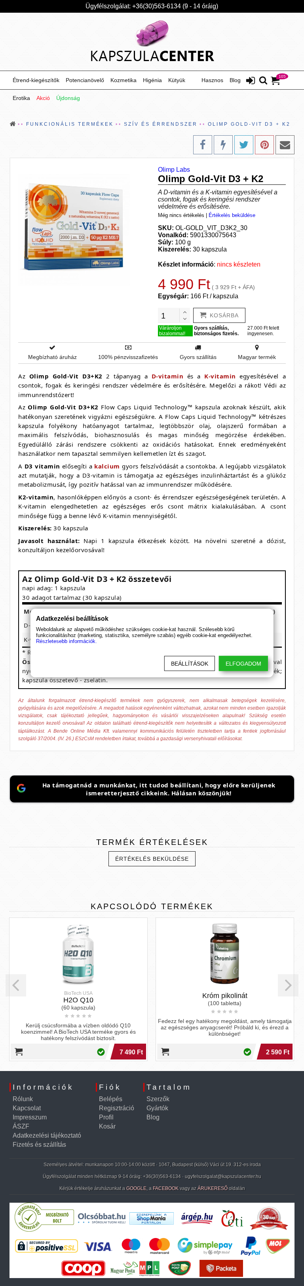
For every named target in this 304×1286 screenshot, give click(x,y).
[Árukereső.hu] (44, 1229)
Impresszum (30, 1117)
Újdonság (68, 98)
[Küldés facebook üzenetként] (223, 144)
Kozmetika (123, 80)
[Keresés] (263, 81)
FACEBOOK (166, 1188)
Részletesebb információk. (66, 641)
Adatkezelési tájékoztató (47, 1135)
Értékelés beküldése (232, 215)
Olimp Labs (174, 169)
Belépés (110, 1099)
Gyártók (157, 1108)
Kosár (107, 1126)
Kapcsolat (27, 1108)
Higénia (152, 80)
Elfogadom (243, 663)
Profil (106, 1117)
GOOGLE (136, 1188)
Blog (235, 80)
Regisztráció (116, 1108)
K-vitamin (220, 376)
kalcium (107, 466)
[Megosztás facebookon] (202, 144)
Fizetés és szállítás (39, 1144)
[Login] (250, 81)
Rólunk (23, 1099)
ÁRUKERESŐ (213, 1188)
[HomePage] (152, 42)
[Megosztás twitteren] (243, 144)
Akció (43, 98)
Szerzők (157, 1099)
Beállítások (189, 663)
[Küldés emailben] (285, 144)
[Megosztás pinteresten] (264, 144)
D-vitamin (168, 376)
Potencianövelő (85, 80)
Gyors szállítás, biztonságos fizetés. (216, 330)
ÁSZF (21, 1126)
